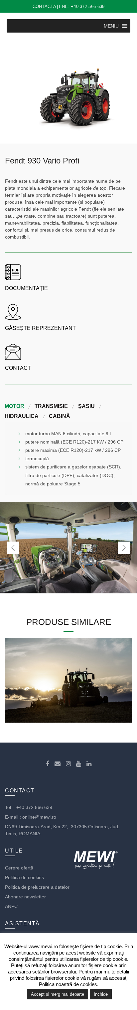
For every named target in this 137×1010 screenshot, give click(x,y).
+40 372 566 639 (34, 807)
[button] (111, 26)
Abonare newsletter (25, 896)
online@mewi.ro (39, 817)
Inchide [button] (101, 994)
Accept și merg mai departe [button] (57, 994)
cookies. (89, 984)
